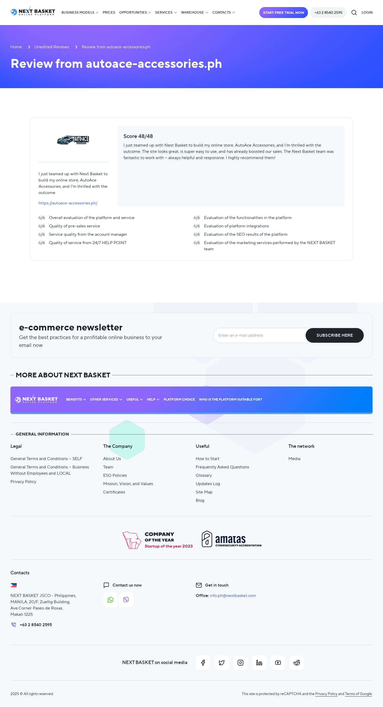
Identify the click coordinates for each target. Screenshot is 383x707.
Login (367, 12)
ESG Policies (115, 475)
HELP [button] (151, 399)
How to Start (207, 459)
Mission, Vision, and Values (128, 484)
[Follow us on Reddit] (296, 662)
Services (163, 12)
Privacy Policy (23, 482)
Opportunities (133, 12)
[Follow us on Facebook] (203, 662)
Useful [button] (132, 399)
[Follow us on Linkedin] (259, 662)
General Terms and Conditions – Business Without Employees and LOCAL (49, 470)
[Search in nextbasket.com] (354, 12)
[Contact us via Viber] (126, 600)
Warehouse (192, 12)
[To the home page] (32, 13)
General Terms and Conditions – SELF (46, 459)
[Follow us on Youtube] (278, 662)
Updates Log (208, 484)
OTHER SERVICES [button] (104, 399)
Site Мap (204, 492)
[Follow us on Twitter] (221, 662)
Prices (109, 12)
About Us (112, 459)
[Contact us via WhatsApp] (110, 600)
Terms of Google (358, 693)
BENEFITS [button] (74, 399)
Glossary (204, 475)
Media (294, 459)
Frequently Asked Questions (222, 467)
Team (108, 467)
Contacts (221, 12)
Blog (200, 500)
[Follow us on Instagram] (240, 662)
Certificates (114, 492)
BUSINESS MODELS (77, 12)
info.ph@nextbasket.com (233, 596)
